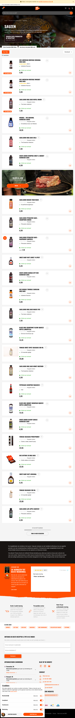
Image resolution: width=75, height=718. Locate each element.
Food (5, 20)
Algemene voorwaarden (45, 713)
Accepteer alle (33, 714)
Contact (8, 627)
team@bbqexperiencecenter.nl (51, 684)
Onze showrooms (42, 627)
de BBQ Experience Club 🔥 (46, 1)
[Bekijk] (37, 182)
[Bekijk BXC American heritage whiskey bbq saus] (37, 86)
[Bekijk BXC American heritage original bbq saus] (37, 67)
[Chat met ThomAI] (18, 38)
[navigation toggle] (72, 8)
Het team (15, 627)
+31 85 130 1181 (47, 681)
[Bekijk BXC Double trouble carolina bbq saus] (37, 296)
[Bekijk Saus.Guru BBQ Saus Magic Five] (37, 315)
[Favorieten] (65, 8)
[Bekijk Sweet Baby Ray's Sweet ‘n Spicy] (37, 262)
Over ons (23, 627)
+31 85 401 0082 (47, 678)
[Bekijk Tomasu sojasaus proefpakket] (37, 442)
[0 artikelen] (3, 8)
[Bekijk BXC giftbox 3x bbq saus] (37, 461)
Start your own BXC (62, 713)
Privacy (54, 713)
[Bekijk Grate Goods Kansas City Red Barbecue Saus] (37, 278)
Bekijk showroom (10, 672)
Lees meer (39, 32)
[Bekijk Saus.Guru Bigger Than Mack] (37, 205)
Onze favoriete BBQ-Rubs (10, 47)
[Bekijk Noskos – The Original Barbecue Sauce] (37, 124)
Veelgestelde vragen (55, 627)
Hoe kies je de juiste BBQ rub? (27, 47)
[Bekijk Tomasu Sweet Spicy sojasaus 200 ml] (37, 353)
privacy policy (13, 691)
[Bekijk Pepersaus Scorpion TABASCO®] (37, 390)
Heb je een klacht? (47, 687)
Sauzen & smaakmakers (15, 20)
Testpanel (67, 627)
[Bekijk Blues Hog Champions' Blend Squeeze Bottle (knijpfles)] (37, 334)
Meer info (35, 695)
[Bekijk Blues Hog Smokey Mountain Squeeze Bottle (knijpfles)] (37, 408)
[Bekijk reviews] (38, 4)
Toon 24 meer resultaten (37, 533)
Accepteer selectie (12, 714)
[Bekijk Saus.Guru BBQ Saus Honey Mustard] (37, 371)
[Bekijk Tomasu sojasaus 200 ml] (37, 495)
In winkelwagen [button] (70, 72)
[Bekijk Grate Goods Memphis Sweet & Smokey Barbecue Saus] (37, 160)
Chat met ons (46, 676)
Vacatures (32, 627)
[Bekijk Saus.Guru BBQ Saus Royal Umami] (37, 105)
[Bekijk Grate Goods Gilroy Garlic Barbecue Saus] (37, 424)
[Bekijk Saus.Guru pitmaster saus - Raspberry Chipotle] (37, 244)
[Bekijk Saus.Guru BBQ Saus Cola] (37, 143)
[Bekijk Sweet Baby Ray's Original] (37, 478)
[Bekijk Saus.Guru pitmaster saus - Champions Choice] (37, 224)
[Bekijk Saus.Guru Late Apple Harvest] (37, 514)
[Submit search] (71, 13)
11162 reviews (62, 570)
